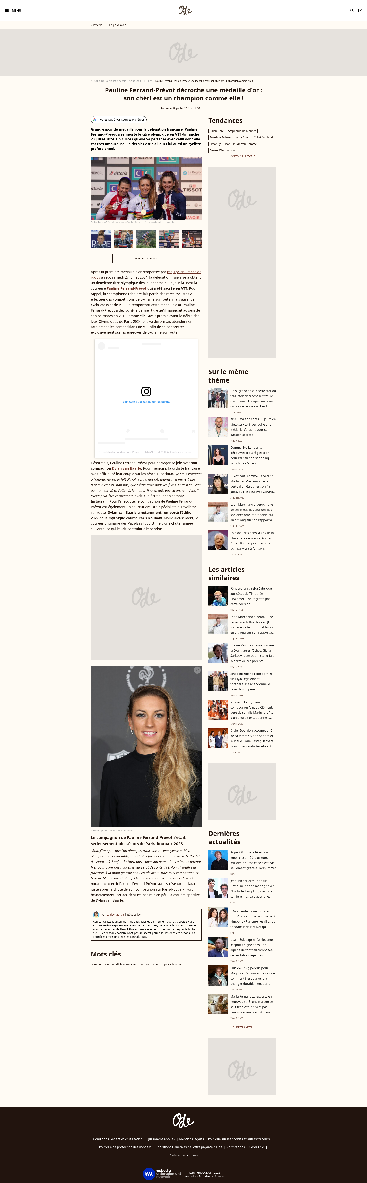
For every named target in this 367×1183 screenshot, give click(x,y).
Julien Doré (217, 131)
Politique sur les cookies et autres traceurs (239, 1139)
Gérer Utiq (256, 1147)
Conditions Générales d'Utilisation (118, 1139)
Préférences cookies (183, 1155)
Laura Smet (242, 137)
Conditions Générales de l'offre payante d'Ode (189, 1147)
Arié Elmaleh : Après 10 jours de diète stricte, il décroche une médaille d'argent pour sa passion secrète (253, 427)
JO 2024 (148, 81)
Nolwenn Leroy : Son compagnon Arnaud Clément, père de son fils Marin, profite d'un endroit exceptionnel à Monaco (251, 712)
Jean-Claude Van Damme (241, 144)
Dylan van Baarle (126, 468)
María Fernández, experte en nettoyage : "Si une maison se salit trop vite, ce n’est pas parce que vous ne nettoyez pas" (251, 1006)
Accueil (94, 81)
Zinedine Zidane (220, 137)
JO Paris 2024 (172, 964)
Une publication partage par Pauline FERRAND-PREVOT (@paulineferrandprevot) (147, 451)
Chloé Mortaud (263, 137)
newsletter (360, 10)
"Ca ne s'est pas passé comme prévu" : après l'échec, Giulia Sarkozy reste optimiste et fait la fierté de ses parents (252, 653)
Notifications (235, 1147)
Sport (156, 964)
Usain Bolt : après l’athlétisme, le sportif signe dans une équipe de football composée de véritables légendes (252, 947)
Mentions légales (191, 1139)
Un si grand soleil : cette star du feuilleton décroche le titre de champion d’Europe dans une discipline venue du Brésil (253, 399)
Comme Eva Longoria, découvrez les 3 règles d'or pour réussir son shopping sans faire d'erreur (249, 455)
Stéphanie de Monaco (242, 131)
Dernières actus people (113, 81)
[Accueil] (185, 10)
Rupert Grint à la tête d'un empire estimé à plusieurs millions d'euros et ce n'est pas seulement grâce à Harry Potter (253, 860)
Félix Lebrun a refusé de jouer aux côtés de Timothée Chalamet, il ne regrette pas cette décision (251, 596)
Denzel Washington (222, 150)
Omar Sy (215, 144)
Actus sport (135, 81)
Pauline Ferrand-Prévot (126, 288)
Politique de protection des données (125, 1147)
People (96, 964)
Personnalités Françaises (121, 964)
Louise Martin (115, 914)
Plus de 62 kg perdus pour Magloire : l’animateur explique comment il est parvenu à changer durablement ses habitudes (252, 978)
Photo (145, 964)
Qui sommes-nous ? (161, 1139)
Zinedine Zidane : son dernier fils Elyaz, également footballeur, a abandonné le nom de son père (251, 681)
